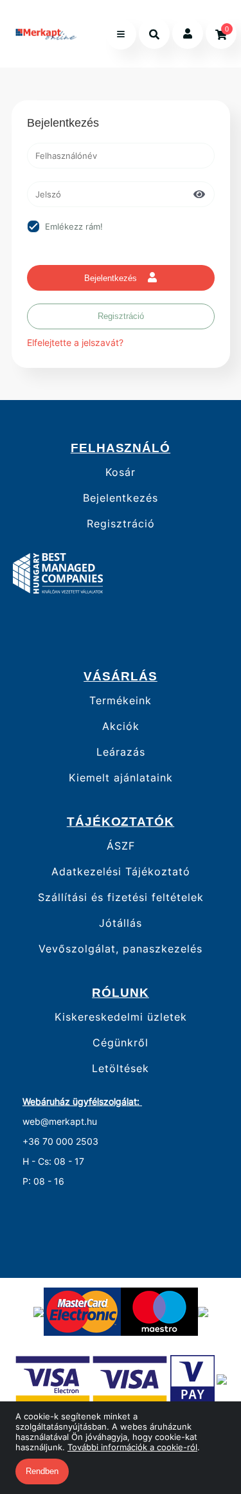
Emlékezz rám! (74, 226)
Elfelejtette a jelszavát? (75, 342)
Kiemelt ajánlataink (121, 778)
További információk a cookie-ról (132, 1447)
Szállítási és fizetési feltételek (121, 897)
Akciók (120, 726)
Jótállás (120, 923)
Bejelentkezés (111, 278)
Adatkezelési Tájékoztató (120, 872)
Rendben (42, 1471)
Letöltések (120, 1068)
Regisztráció (121, 316)
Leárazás (120, 752)
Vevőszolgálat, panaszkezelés (120, 949)
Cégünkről (120, 1043)
